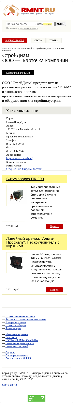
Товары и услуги (15, 322)
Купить (54, 226)
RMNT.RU (6, 48)
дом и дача (49, 14)
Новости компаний (16, 346)
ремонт (39, 14)
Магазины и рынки (16, 334)
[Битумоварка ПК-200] (16, 204)
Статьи (38, 40)
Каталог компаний (23, 48)
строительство (27, 14)
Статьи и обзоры (15, 325)
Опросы (10, 352)
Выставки (11, 337)
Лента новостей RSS (18, 358)
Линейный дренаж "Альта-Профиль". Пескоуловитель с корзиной (33, 242)
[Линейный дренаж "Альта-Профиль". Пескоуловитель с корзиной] (16, 272)
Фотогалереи (13, 328)
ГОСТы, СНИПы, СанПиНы (21, 340)
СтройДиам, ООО (43, 48)
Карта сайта (9, 384)
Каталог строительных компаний (25, 319)
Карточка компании (18, 72)
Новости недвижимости (19, 343)
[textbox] (30, 24)
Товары (53, 40)
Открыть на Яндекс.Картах (24, 169)
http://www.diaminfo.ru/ (19, 158)
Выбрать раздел (14, 40)
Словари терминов (16, 355)
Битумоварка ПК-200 (25, 179)
